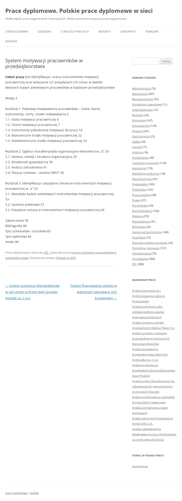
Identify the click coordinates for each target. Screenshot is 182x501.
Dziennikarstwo (142, 110)
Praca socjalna (141, 195)
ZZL (46, 252)
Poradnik (151, 31)
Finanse (137, 131)
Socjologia (138, 237)
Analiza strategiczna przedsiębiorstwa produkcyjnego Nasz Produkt (153, 370)
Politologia (139, 190)
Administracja (141, 88)
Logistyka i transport (145, 163)
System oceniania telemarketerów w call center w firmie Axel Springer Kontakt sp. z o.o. (32, 292)
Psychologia (140, 205)
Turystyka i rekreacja (145, 248)
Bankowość (139, 94)
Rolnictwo (138, 227)
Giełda (136, 142)
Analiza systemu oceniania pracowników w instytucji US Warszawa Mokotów (151, 338)
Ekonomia (138, 120)
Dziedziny (44, 31)
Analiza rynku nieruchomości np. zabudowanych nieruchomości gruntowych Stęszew (153, 386)
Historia (137, 152)
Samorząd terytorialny (147, 232)
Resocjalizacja (141, 221)
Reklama (137, 216)
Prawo (136, 200)
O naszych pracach (75, 31)
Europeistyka (140, 126)
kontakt (34, 493)
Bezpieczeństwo (142, 99)
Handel (137, 147)
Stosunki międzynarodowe (149, 243)
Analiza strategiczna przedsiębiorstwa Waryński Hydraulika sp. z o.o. (150, 354)
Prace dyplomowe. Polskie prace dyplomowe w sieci (79, 11)
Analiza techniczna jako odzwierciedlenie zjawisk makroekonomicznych (148, 312)
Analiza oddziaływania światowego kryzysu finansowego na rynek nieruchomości (154, 434)
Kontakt (11, 41)
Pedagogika (139, 184)
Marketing (139, 168)
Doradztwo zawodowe (147, 104)
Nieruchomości (142, 179)
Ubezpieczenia (141, 253)
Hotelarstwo (140, 158)
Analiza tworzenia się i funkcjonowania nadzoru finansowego (148, 296)
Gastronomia (140, 136)
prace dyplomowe (16, 493)
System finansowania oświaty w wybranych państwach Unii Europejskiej (93, 292)
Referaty (105, 31)
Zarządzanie (140, 259)
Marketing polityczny (146, 174)
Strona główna (16, 31)
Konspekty (128, 31)
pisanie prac (140, 466)
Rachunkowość (142, 211)
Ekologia (137, 115)
